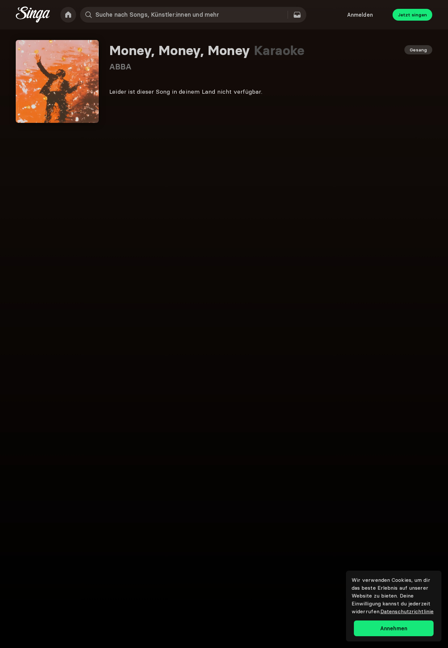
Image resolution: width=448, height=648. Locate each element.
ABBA (120, 66)
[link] (68, 15)
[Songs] (297, 15)
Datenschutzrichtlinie (407, 611)
